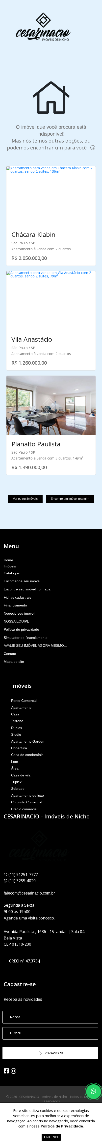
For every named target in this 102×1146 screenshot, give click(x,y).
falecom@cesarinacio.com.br (29, 893)
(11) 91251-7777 (23, 874)
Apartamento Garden (27, 741)
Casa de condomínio (27, 755)
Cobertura (19, 748)
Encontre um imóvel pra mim (70, 498)
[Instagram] (13, 1071)
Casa (15, 714)
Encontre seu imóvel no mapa (27, 589)
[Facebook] (6, 1071)
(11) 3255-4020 (22, 880)
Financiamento (15, 605)
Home (8, 560)
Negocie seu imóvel (19, 613)
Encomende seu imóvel (22, 581)
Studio (16, 734)
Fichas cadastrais (17, 597)
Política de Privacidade (62, 1126)
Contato (10, 654)
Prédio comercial (24, 809)
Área (15, 768)
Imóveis (10, 566)
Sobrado (18, 789)
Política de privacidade (21, 629)
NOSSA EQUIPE (16, 621)
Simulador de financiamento (26, 638)
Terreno (17, 721)
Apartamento (21, 707)
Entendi (51, 1137)
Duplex (16, 728)
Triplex (16, 782)
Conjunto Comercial (26, 802)
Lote (14, 762)
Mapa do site (14, 662)
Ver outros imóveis (25, 498)
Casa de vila (20, 775)
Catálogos (12, 573)
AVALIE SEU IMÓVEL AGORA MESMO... (35, 645)
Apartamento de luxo (27, 795)
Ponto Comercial (24, 701)
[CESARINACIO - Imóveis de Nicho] (43, 27)
